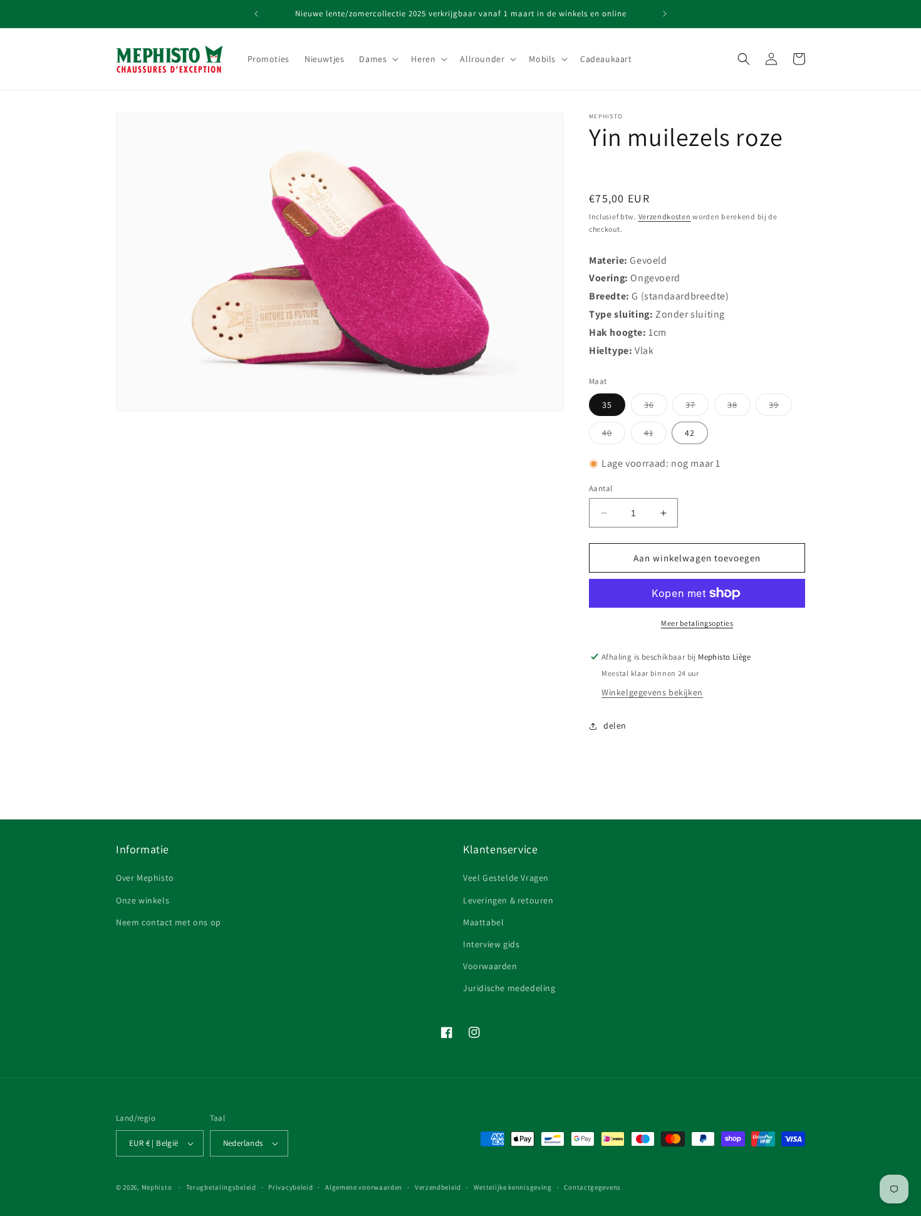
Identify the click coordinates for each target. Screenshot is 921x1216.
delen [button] (615, 725)
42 (690, 433)
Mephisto (157, 1187)
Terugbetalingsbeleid (221, 1187)
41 (655, 435)
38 (739, 407)
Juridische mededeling (509, 988)
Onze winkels (142, 900)
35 (607, 404)
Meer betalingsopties (697, 623)
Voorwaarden (490, 966)
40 (613, 435)
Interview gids (491, 944)
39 (780, 407)
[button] (377, 59)
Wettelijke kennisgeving (513, 1187)
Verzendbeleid (438, 1187)
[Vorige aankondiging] (256, 14)
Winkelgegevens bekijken (652, 692)
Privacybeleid (290, 1187)
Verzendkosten (664, 216)
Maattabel (483, 922)
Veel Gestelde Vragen (506, 877)
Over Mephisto (145, 877)
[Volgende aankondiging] (665, 14)
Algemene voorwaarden (363, 1187)
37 (697, 407)
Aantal (600, 488)
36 (655, 407)
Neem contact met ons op (168, 922)
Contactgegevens (592, 1187)
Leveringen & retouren (508, 900)
